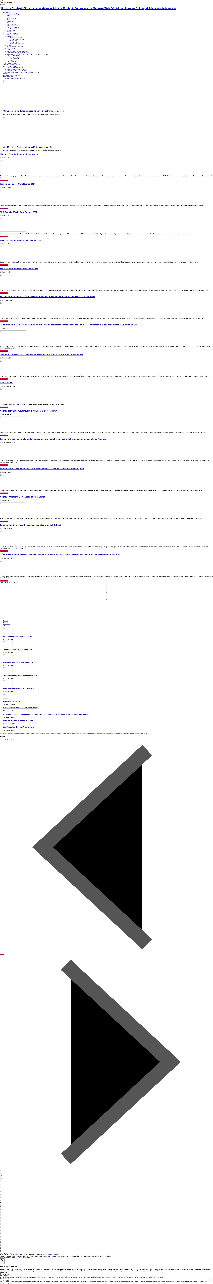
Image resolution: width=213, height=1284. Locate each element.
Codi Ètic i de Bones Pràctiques (16, 78)
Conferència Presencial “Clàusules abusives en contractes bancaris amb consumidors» (41, 354)
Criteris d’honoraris (12, 24)
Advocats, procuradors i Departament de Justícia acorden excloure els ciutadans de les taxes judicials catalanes (46, 714)
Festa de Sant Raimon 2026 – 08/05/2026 (19, 268)
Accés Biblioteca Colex (17, 39)
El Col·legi (6, 12)
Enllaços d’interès (12, 63)
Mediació (10, 733)
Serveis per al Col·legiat (10, 33)
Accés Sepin (13, 42)
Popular (5, 622)
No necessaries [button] (4, 1278)
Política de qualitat (12, 26)
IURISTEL (9, 1253)
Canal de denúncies (9, 76)
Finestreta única (14, 57)
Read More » (4, 180)
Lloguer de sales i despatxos (15, 46)
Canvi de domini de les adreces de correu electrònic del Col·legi (33, 111)
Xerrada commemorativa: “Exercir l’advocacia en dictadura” (28, 411)
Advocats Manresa (118, 733)
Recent (5, 621)
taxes (1, 733)
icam (41, 733)
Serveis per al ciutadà (9, 66)
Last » (16, 582)
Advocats (124, 733)
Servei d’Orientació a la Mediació (16, 69)
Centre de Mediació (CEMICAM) (16, 70)
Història (9, 15)
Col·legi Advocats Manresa (98, 733)
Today (2, 954)
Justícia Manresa (19, 733)
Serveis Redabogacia (13, 55)
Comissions (10, 20)
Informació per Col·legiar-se (11, 75)
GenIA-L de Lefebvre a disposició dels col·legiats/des (28, 147)
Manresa (14, 733)
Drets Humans (51, 733)
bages (112, 733)
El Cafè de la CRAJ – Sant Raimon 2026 (18, 212)
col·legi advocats (107, 733)
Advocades (132, 733)
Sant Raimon (5, 733)
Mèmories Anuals (12, 30)
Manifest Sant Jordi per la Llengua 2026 (19, 154)
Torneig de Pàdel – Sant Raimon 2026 (17, 184)
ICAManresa (36, 733)
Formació (9, 49)
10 (12, 582)
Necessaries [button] (3, 1272)
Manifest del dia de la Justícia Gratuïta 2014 (19, 727)
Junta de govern (11, 18)
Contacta (9, 32)
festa (47, 733)
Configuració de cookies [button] (7, 1257)
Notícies (5, 73)
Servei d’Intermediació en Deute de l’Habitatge (21, 708)
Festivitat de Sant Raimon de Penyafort (18, 721)
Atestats (9, 45)
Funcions (9, 17)
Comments (6, 624)
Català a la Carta (12, 61)
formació (43, 733)
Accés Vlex (13, 40)
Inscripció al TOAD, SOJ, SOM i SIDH (18, 51)
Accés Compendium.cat (17, 43)
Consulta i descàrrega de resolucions (18, 52)
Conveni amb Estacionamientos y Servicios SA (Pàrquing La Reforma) (27, 54)
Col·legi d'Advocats (89, 733)
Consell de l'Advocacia (61, 733)
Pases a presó (11, 48)
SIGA (11, 60)
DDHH (55, 733)
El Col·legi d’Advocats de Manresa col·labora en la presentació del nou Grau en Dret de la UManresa (47, 296)
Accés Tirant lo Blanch (16, 38)
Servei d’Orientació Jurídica (15, 67)
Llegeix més (26, 1257)
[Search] (0, 4)
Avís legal (56, 1254)
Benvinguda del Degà (13, 14)
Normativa (10, 23)
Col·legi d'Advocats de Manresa (78, 733)
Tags (4, 625)
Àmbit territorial (11, 21)
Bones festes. (6, 383)
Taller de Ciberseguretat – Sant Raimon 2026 (21, 240)
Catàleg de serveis (12, 35)
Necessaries (5, 1274)
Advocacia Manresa (143, 733)
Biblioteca (10, 36)
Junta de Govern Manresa (28, 733)
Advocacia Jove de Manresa (11, 64)
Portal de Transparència (14, 27)
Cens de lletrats (14, 58)
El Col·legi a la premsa (11, 701)
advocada (137, 733)
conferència (69, 733)
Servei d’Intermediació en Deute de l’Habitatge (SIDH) (23, 72)
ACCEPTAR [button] (19, 1257)
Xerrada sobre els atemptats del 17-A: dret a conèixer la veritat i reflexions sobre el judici (42, 468)
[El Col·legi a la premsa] (5, 698)
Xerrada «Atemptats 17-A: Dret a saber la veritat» (23, 497)
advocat (127, 733)
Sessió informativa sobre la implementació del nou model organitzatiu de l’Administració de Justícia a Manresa (53, 439)
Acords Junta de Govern (17, 29)
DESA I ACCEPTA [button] (5, 1283)
